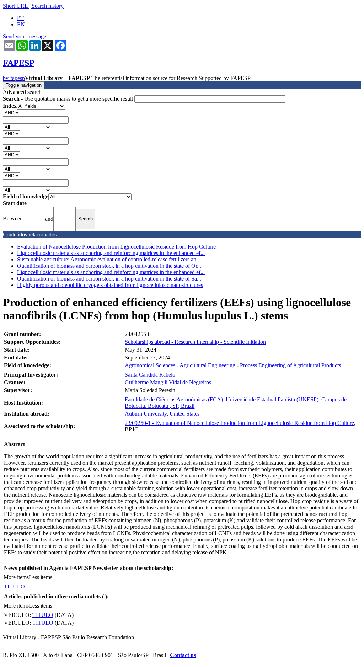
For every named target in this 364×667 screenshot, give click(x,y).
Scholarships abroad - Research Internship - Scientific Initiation (195, 342)
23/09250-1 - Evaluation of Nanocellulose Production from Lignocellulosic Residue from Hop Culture (239, 423)
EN (21, 24)
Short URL (15, 6)
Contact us (183, 655)
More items (16, 577)
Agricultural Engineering (207, 365)
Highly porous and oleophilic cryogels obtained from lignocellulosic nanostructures (110, 285)
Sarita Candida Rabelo (150, 375)
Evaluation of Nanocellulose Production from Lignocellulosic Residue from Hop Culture (116, 247)
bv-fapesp (14, 78)
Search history (48, 6)
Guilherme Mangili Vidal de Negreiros (168, 382)
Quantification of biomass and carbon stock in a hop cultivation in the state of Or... (109, 266)
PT (20, 18)
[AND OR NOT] (11, 113)
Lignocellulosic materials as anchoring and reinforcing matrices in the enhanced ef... (111, 253)
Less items (40, 577)
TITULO (14, 586)
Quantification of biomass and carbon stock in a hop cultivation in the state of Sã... (109, 279)
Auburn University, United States (163, 414)
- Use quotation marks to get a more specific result (68, 99)
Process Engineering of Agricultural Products (290, 365)
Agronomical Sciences (150, 365)
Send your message (24, 36)
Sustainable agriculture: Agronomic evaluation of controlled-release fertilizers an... (108, 259)
